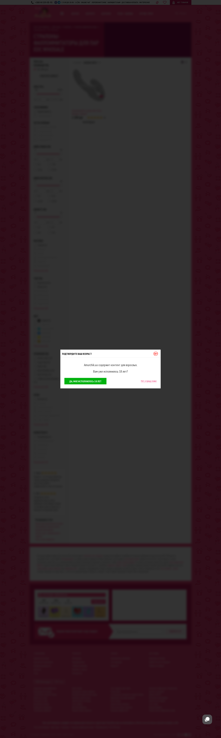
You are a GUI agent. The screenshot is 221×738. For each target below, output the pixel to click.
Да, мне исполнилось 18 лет (85, 381)
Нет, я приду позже (149, 381)
